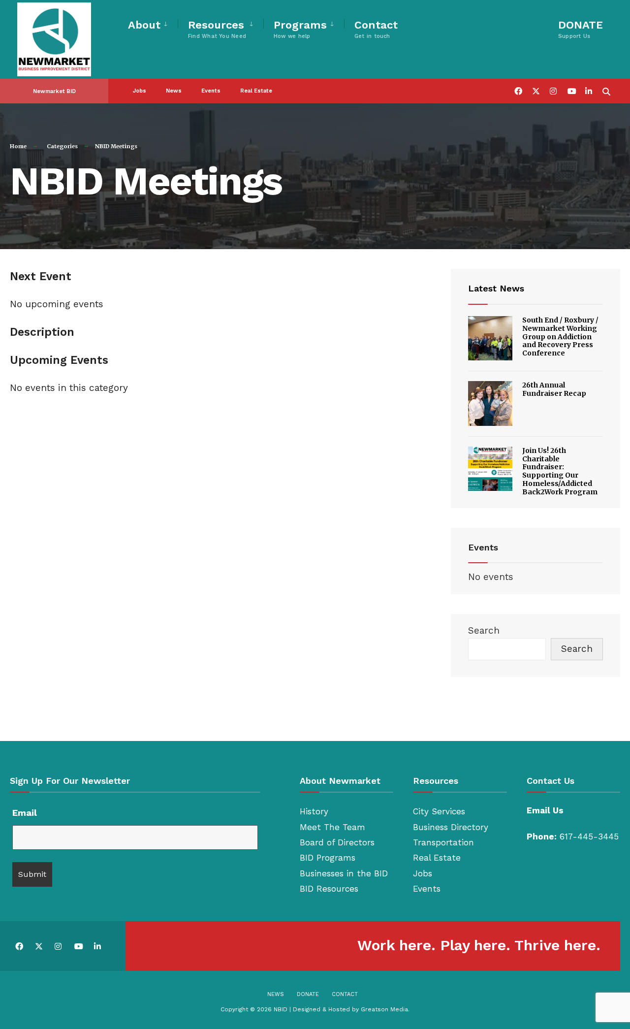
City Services (439, 811)
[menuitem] (153, 23)
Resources (217, 29)
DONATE (580, 29)
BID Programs (327, 858)
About (144, 25)
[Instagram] (553, 90)
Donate (308, 994)
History (314, 811)
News (174, 91)
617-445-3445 (589, 836)
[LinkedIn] (589, 90)
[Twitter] (535, 90)
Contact (376, 29)
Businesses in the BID (344, 873)
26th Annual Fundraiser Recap (554, 389)
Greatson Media (384, 1009)
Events (210, 91)
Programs (300, 29)
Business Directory (450, 827)
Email (24, 812)
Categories (62, 146)
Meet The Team (332, 827)
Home (18, 146)
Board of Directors (337, 842)
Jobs (139, 91)
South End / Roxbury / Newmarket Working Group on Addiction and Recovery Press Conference (560, 336)
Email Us (545, 810)
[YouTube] (571, 90)
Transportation (443, 842)
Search (484, 630)
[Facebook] (518, 90)
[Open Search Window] (606, 90)
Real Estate (256, 91)
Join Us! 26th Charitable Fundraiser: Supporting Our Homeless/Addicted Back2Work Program (560, 471)
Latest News (496, 288)
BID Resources (329, 889)
